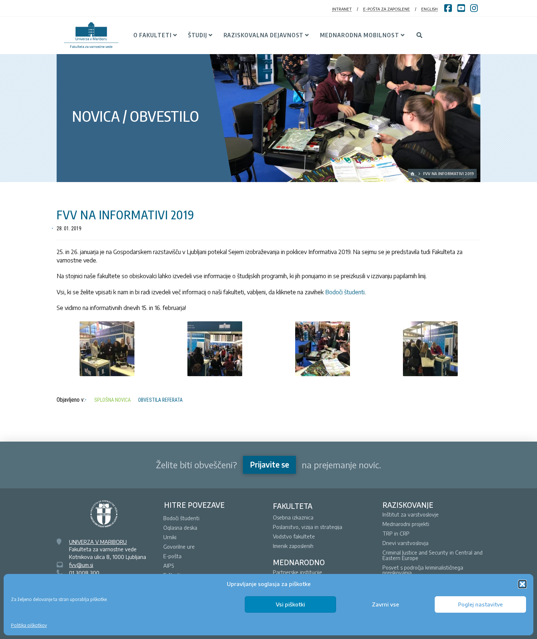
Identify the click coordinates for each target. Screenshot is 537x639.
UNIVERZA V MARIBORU (98, 541)
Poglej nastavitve (480, 604)
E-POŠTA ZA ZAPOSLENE (386, 9)
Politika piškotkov (29, 625)
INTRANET (342, 9)
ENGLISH (429, 9)
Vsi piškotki (290, 604)
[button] (522, 584)
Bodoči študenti (345, 292)
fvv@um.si (81, 565)
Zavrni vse (385, 604)
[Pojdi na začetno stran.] (413, 173)
